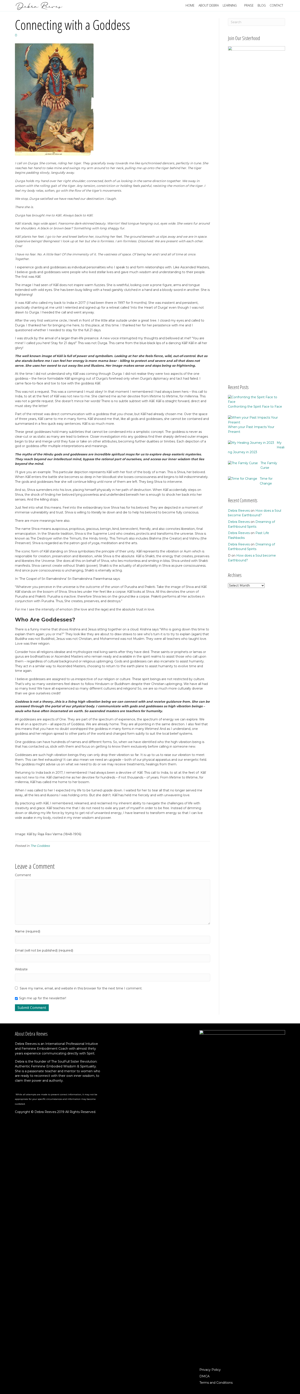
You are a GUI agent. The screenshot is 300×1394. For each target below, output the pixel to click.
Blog (262, 5)
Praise (249, 5)
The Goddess (40, 846)
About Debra (209, 5)
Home (190, 5)
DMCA (204, 1376)
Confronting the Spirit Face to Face (255, 407)
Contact (276, 5)
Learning (230, 5)
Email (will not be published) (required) (44, 950)
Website (21, 969)
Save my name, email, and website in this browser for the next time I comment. (81, 988)
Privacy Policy (210, 1370)
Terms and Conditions (216, 1383)
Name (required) (27, 931)
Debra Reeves (239, 511)
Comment (23, 875)
